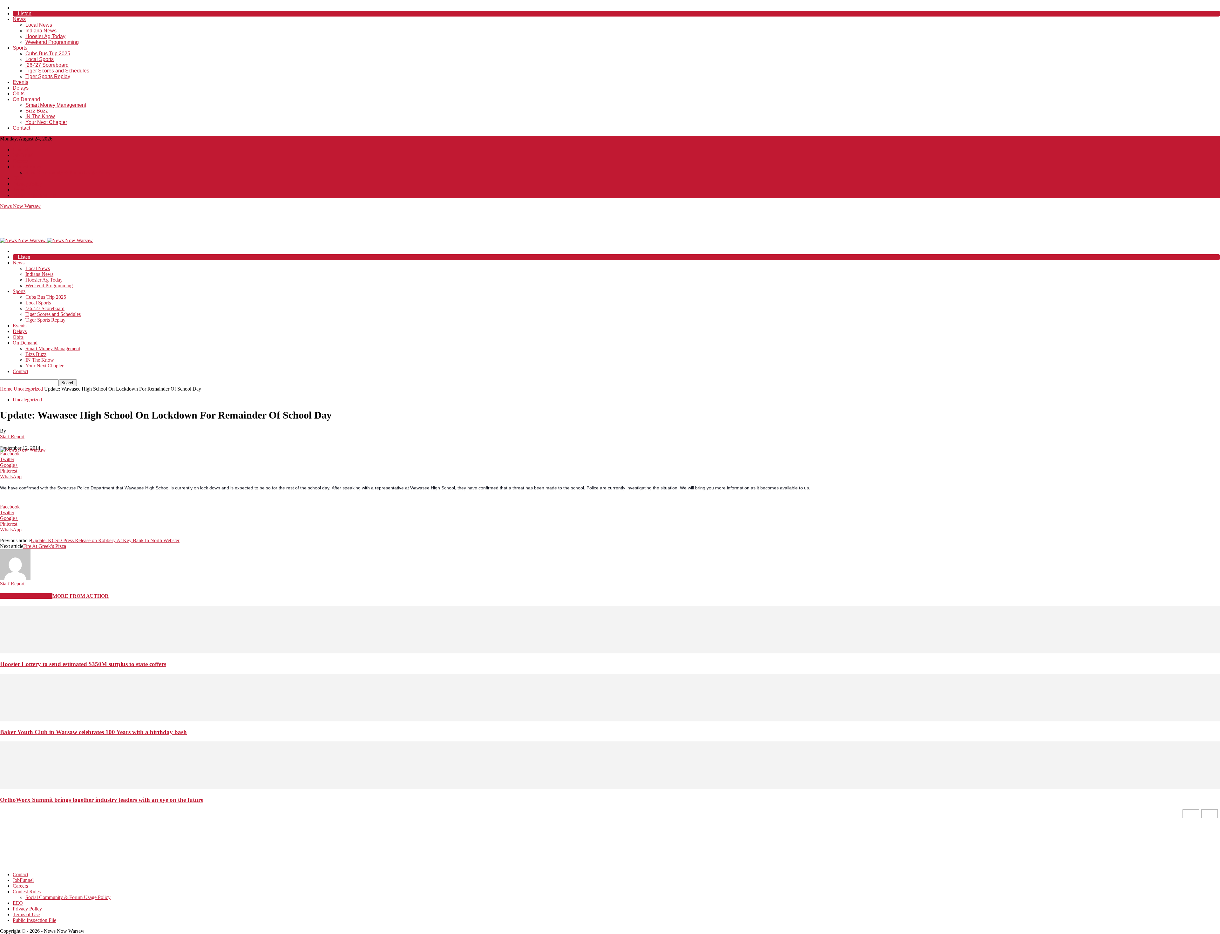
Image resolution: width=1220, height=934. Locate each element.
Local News (38, 25)
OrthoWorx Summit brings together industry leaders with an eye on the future (101, 799)
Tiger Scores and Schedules (57, 70)
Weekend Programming (52, 42)
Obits (18, 93)
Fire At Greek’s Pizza (44, 546)
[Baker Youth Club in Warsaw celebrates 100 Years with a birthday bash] (610, 719)
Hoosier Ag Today (45, 36)
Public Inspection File (34, 195)
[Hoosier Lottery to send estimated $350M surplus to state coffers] (610, 651)
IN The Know (40, 116)
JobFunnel (23, 155)
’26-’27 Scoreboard (47, 65)
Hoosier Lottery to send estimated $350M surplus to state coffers (83, 664)
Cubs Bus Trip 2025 (47, 53)
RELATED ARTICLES (26, 596)
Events (20, 82)
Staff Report (12, 436)
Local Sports (39, 59)
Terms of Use (26, 189)
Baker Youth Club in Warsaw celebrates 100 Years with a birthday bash (93, 732)
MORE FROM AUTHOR (80, 596)
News (19, 19)
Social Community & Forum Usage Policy (68, 172)
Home (6, 389)
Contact (21, 128)
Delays (21, 88)
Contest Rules (27, 166)
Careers (20, 161)
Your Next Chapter (46, 122)
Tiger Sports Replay (47, 76)
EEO (18, 178)
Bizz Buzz (36, 110)
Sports (20, 48)
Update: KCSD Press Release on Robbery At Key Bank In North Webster (105, 540)
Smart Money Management (55, 105)
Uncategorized (28, 389)
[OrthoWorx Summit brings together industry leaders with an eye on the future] (610, 787)
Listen (24, 13)
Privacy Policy (27, 184)
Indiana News (41, 30)
